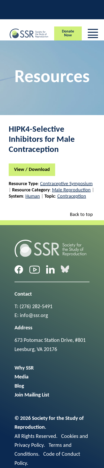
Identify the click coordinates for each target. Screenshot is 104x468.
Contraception (71, 196)
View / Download (32, 169)
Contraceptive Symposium (66, 184)
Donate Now (68, 33)
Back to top (81, 214)
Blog (19, 386)
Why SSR (24, 368)
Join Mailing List (32, 395)
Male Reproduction (71, 190)
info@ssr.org (34, 315)
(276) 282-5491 (36, 306)
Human (32, 196)
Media (22, 377)
